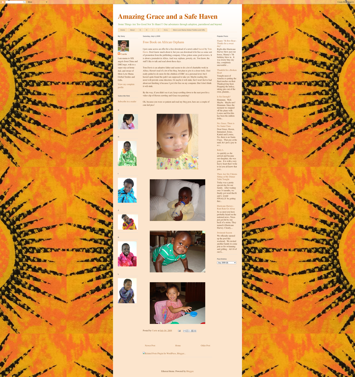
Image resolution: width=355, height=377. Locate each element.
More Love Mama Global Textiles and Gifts (189, 30)
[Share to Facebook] (192, 330)
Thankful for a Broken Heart (227, 71)
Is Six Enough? (223, 96)
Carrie (124, 54)
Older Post (205, 345)
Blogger (189, 371)
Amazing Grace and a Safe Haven (168, 16)
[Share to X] (189, 330)
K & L (166, 30)
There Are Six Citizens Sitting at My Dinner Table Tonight (227, 176)
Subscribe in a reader (127, 101)
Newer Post (150, 345)
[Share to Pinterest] (195, 330)
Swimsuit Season (224, 232)
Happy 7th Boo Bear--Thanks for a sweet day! (227, 43)
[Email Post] (179, 330)
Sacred (201, 48)
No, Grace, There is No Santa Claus (225, 124)
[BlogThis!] (187, 330)
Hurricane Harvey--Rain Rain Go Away (226, 207)
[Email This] (184, 330)
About (132, 30)
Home (122, 30)
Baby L (220, 149)
